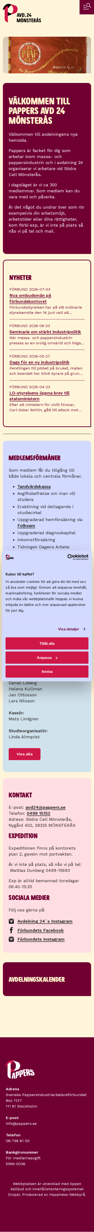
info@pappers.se (21, 1123)
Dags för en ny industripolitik (39, 362)
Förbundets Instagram (41, 939)
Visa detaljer (68, 629)
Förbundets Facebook (40, 930)
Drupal (14, 1194)
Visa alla (25, 754)
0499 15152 (38, 813)
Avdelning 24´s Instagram (45, 921)
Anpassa (44, 658)
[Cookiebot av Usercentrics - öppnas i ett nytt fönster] (67, 557)
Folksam (26, 525)
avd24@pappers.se (46, 807)
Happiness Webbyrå (67, 1194)
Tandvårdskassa (34, 486)
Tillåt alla (47, 643)
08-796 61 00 (18, 1140)
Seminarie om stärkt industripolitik (45, 331)
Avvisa (47, 671)
